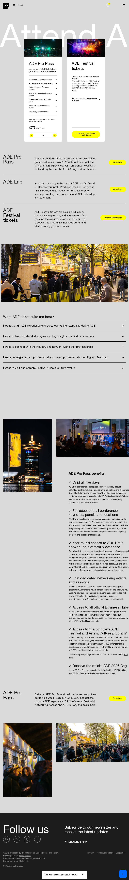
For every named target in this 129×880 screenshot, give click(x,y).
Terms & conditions (104, 853)
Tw (16, 839)
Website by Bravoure (14, 866)
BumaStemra (25, 855)
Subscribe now (77, 841)
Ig (27, 839)
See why (73, 875)
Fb (6, 839)
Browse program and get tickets (86, 134)
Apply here (117, 189)
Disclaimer (120, 853)
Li (37, 839)
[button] (123, 874)
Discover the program (113, 218)
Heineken (19, 858)
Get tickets (117, 162)
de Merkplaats (22, 861)
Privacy (90, 853)
